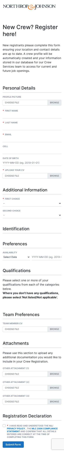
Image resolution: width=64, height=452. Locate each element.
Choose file (12, 102)
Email (7, 134)
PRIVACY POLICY (16, 428)
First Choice (11, 198)
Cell (5, 146)
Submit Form (13, 444)
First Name (10, 110)
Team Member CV (12, 323)
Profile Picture (12, 97)
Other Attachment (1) (16, 368)
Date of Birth (11, 158)
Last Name (10, 122)
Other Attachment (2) (16, 382)
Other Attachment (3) (16, 396)
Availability (10, 252)
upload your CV (13, 170)
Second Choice (11, 210)
